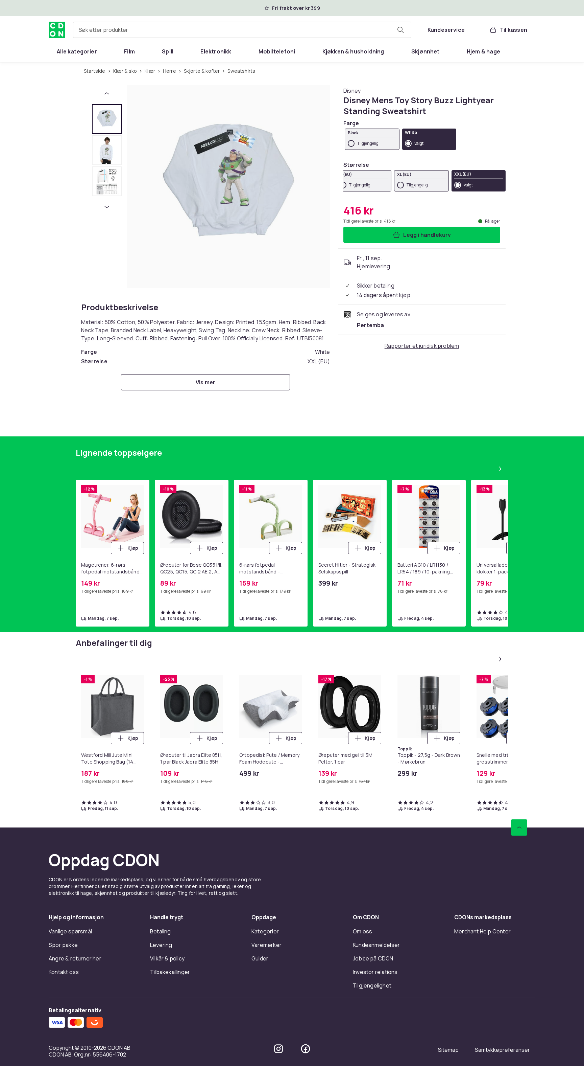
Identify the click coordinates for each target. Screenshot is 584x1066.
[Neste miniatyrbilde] (107, 207)
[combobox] (242, 30)
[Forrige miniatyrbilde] (107, 93)
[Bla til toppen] (519, 827)
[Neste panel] (500, 469)
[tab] (107, 119)
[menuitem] (77, 51)
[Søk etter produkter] (400, 30)
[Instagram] (278, 1049)
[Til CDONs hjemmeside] (57, 30)
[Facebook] (305, 1049)
